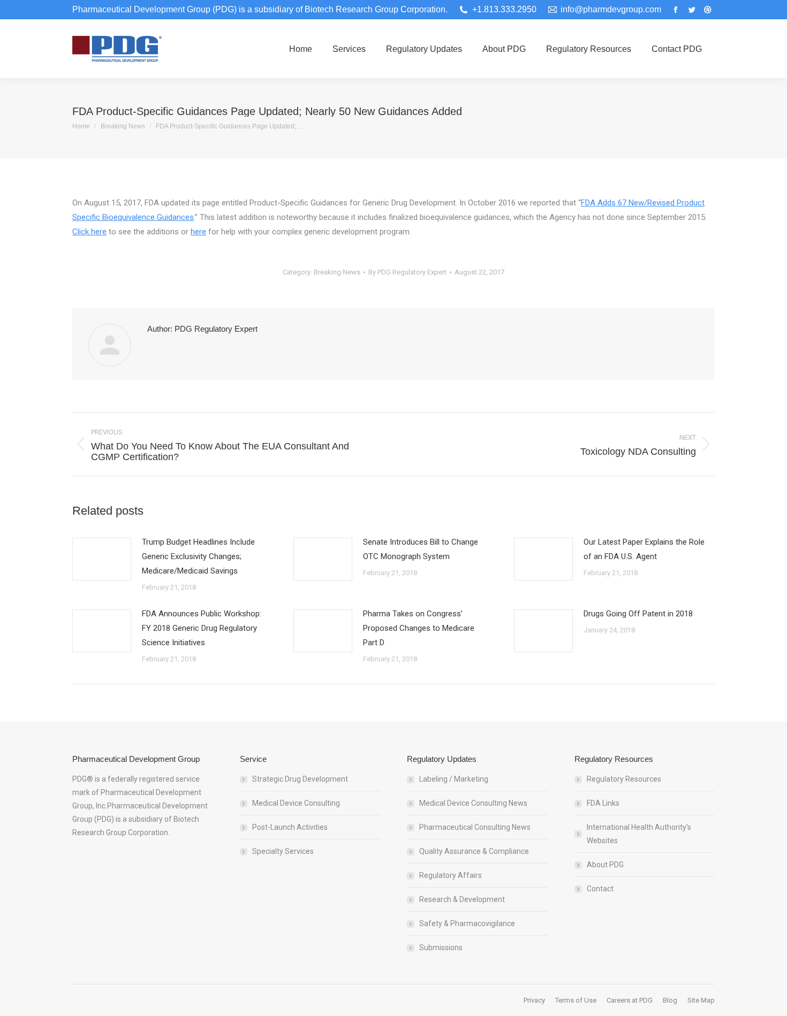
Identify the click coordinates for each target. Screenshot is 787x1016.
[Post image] (101, 559)
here (198, 231)
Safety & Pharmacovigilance (467, 923)
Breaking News (337, 272)
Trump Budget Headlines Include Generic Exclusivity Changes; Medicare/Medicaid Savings (198, 556)
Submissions (441, 947)
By (407, 272)
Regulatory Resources (624, 779)
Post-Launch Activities (290, 827)
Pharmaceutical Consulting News (475, 827)
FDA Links (603, 803)
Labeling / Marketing (453, 779)
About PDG (605, 864)
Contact (600, 888)
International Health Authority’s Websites (639, 834)
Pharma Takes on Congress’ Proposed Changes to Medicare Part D (418, 628)
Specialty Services (283, 851)
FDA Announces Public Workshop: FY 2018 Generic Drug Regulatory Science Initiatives (201, 628)
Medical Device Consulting (296, 803)
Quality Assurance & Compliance (474, 851)
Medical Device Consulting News (473, 803)
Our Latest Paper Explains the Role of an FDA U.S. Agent (644, 549)
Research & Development (462, 899)
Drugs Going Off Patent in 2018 (638, 613)
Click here (89, 231)
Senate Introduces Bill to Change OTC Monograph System (420, 549)
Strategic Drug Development (300, 779)
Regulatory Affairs (450, 875)
